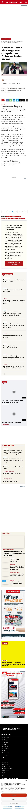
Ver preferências (14, 803)
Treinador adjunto (21, 218)
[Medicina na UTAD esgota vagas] (5, 560)
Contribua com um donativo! (14, 263)
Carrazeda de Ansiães (15, 572)
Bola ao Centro (6, 424)
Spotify (6, 746)
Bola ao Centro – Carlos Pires (11, 422)
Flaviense (14, 218)
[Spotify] (2, 746)
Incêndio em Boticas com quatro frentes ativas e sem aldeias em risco (14, 301)
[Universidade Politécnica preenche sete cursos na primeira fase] (5, 566)
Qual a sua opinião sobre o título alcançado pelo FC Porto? (13, 401)
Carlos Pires (14, 216)
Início (2, 41)
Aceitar (14, 795)
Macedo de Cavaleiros (8, 549)
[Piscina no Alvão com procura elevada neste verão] (5, 582)
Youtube (6, 755)
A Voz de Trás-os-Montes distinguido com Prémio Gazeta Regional (13, 664)
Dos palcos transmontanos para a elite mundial (14, 280)
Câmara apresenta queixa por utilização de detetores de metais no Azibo (14, 553)
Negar (14, 799)
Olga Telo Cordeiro (9, 79)
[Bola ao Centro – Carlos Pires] (14, 414)
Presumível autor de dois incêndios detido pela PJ (10, 480)
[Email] (23, 100)
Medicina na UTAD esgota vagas (15, 560)
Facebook (6, 737)
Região (5, 288)
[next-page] (5, 374)
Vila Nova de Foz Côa (8, 478)
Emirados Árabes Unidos (6, 218)
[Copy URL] (20, 100)
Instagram (6, 740)
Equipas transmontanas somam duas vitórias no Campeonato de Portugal (13, 460)
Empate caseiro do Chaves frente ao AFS (13, 467)
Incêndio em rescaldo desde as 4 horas (12, 474)
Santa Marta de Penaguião (9, 471)
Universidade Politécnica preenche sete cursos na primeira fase (17, 567)
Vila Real (12, 558)
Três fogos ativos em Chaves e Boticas (10, 346)
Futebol (9, 38)
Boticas (5, 298)
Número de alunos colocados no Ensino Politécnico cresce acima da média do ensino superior (12, 452)
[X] (2, 751)
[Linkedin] (14, 100)
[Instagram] (2, 740)
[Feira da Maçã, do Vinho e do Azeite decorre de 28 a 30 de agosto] (5, 574)
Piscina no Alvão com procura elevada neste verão (16, 583)
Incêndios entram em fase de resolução (12, 291)
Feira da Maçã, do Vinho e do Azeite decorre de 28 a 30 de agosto (17, 575)
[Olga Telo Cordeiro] (2, 80)
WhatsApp (6, 753)
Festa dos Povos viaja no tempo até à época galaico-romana (13, 367)
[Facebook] (7, 100)
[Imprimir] (22, 211)
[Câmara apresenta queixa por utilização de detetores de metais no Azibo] (13, 541)
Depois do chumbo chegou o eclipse (12, 336)
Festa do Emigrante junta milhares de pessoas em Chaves (13, 357)
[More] (26, 211)
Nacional (4, 660)
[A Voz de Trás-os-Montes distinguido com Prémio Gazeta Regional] (13, 653)
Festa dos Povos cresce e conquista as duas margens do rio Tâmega (13, 325)
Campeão (8, 216)
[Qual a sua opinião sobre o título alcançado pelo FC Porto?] (14, 391)
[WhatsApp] (10, 100)
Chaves (3, 38)
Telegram (6, 748)
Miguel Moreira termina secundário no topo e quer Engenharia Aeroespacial (12, 313)
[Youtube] (2, 755)
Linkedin (6, 742)
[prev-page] (3, 374)
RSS (5, 744)
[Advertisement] (14, 19)
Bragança (12, 564)
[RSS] (2, 744)
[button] (26, 780)
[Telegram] (17, 100)
